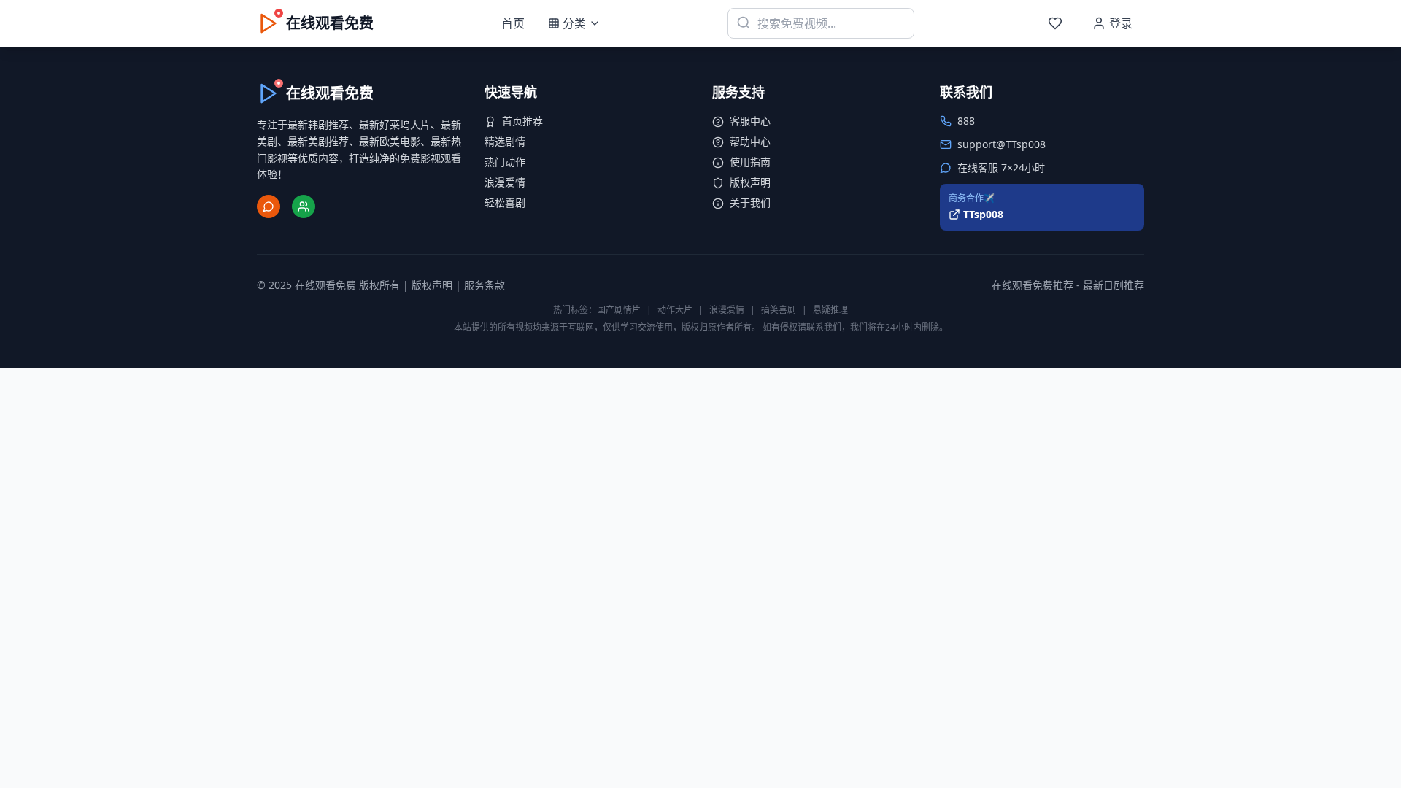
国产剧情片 (619, 310)
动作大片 (674, 310)
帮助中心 (750, 141)
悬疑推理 (830, 310)
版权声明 (750, 182)
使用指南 (750, 162)
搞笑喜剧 (778, 310)
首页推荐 (522, 121)
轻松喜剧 (505, 202)
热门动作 (505, 162)
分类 (574, 23)
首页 (513, 23)
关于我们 (750, 202)
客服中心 (750, 121)
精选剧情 (505, 141)
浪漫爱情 (505, 182)
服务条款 (484, 285)
